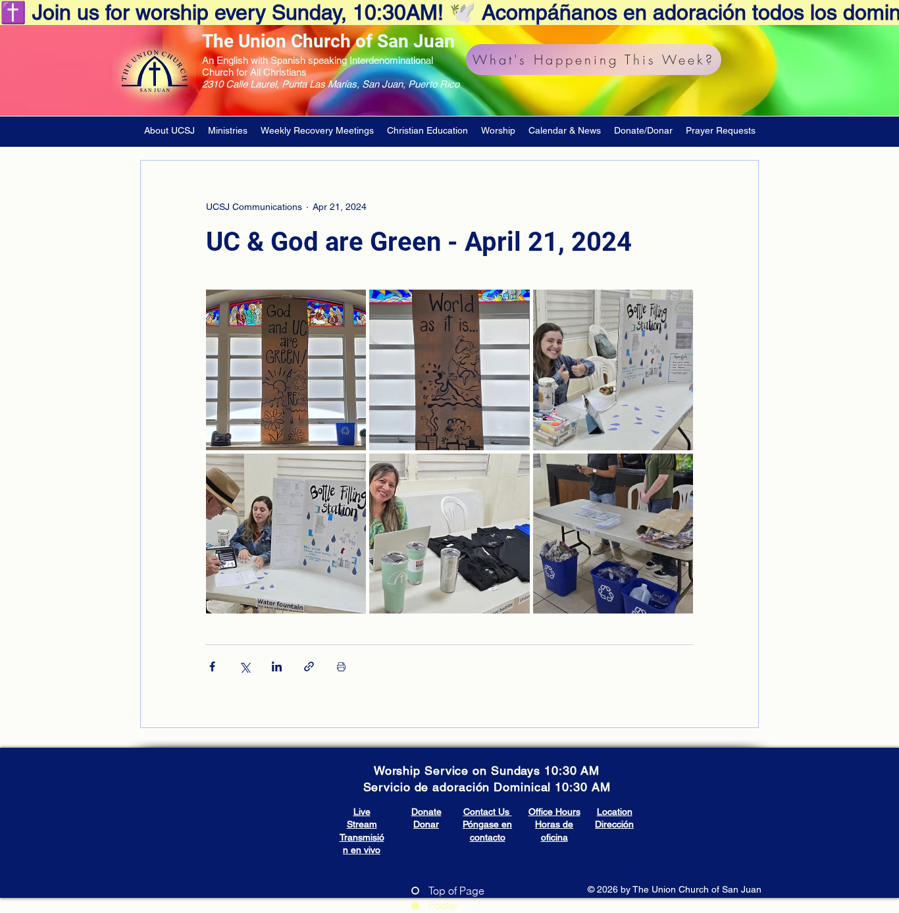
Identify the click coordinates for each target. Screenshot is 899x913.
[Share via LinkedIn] (276, 666)
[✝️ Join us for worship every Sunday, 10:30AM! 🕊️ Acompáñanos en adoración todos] (449, 12)
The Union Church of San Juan (328, 41)
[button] (169, 130)
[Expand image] (286, 370)
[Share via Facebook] (212, 666)
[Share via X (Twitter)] (244, 666)
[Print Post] (341, 666)
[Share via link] (309, 666)
